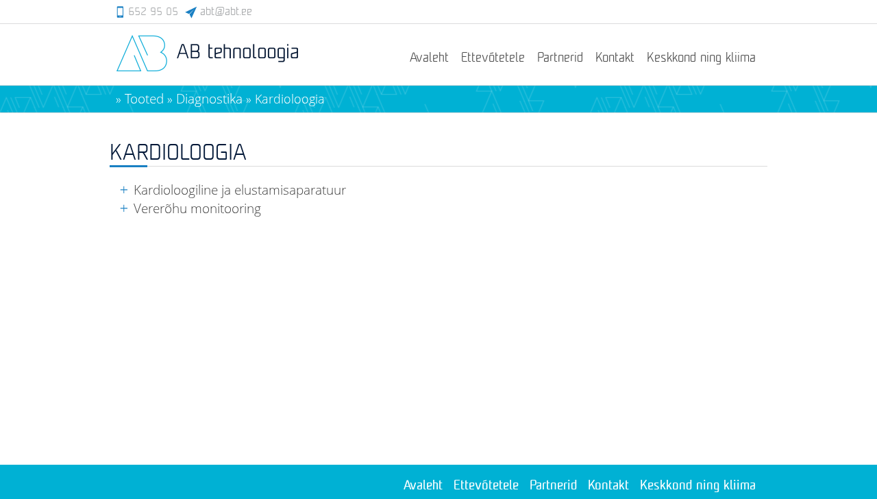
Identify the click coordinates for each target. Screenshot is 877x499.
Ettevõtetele (493, 58)
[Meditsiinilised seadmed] (207, 69)
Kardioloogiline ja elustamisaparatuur (240, 189)
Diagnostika (209, 98)
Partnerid (560, 58)
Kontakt (614, 58)
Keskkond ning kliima (701, 58)
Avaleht (429, 58)
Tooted (144, 98)
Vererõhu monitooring (197, 208)
